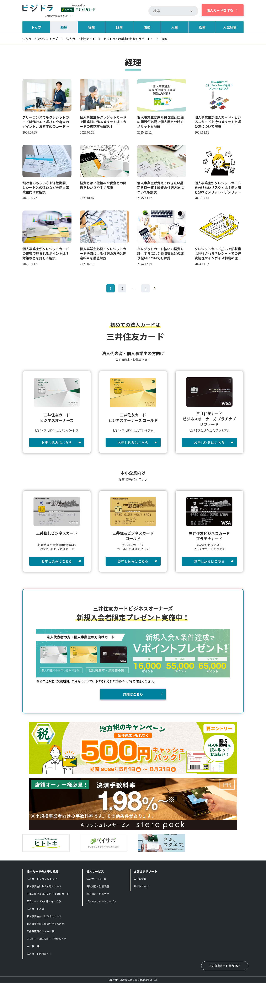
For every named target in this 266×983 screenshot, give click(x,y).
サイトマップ (141, 886)
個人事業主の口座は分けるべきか (45, 923)
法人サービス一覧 (96, 878)
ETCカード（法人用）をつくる (44, 901)
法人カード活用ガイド (39, 953)
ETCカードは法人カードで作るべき (46, 938)
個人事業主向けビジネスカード (44, 916)
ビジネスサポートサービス (101, 901)
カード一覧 (33, 946)
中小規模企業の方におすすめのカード (48, 893)
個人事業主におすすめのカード (44, 886)
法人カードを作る (220, 10)
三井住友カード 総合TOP (224, 966)
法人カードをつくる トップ (42, 878)
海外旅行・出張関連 (97, 886)
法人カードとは (35, 908)
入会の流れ (140, 878)
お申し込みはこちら (56, 442)
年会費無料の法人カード (40, 931)
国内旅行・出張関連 (97, 893)
